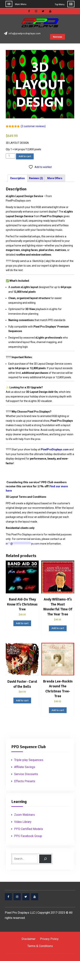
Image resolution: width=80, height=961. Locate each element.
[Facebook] (8, 896)
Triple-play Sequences (28, 760)
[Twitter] (25, 896)
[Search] (45, 859)
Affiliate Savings (24, 767)
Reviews (57, 36)
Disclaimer (29, 939)
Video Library (22, 822)
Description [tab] (17, 178)
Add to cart (25, 156)
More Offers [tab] (54, 178)
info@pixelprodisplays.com (25, 33)
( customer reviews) (33, 126)
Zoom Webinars (24, 815)
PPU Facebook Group (28, 836)
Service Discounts (26, 774)
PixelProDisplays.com (55, 449)
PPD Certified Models (28, 829)
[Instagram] (17, 896)
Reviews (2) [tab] (36, 178)
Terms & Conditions (40, 946)
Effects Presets (24, 781)
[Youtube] (34, 896)
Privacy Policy (49, 939)
